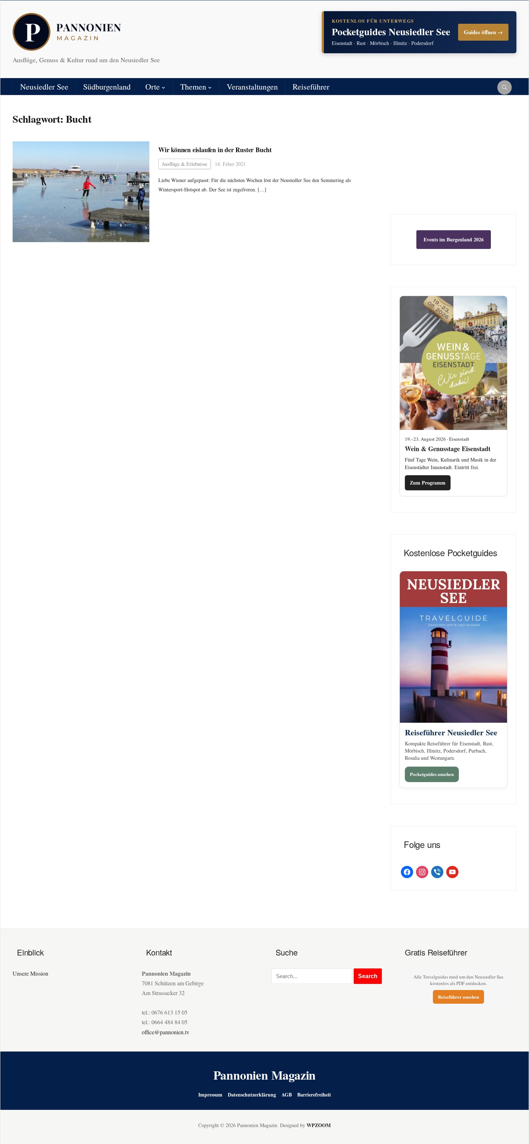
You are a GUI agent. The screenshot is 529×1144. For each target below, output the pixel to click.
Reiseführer (311, 86)
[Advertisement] (453, 160)
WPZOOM (319, 1125)
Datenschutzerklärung (252, 1094)
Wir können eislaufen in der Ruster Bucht (215, 150)
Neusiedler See (44, 86)
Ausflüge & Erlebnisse (184, 163)
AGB (286, 1094)
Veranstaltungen (252, 86)
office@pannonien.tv (165, 1032)
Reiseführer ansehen (458, 996)
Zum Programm (428, 482)
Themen (193, 86)
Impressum (210, 1094)
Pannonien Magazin (264, 1075)
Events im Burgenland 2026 (454, 239)
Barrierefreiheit (314, 1094)
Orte (152, 86)
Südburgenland (107, 86)
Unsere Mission (30, 973)
